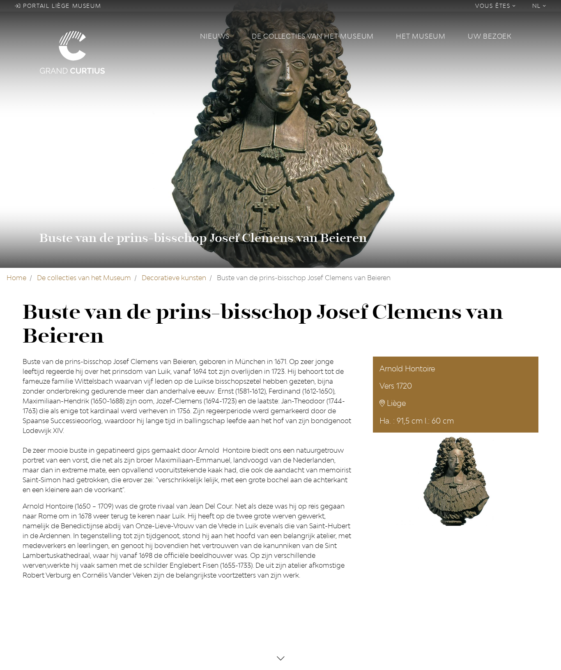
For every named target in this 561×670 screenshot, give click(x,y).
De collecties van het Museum (313, 36)
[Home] (114, 51)
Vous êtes (494, 5)
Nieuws (215, 36)
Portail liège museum (61, 5)
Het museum (421, 36)
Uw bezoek (490, 36)
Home (16, 278)
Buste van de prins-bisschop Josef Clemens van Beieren (203, 238)
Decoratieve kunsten (174, 278)
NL (537, 5)
